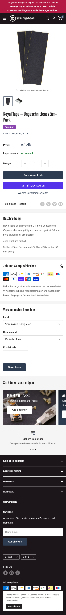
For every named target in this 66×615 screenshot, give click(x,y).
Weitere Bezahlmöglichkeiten (33, 192)
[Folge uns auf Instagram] (11, 572)
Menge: (7, 163)
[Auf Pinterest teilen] (48, 204)
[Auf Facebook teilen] (42, 204)
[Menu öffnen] (4, 18)
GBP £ (26, 557)
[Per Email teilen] (60, 204)
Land (6, 317)
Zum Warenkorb (33, 175)
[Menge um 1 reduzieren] (24, 163)
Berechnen (14, 367)
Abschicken (15, 541)
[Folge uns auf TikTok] (17, 572)
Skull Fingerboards (16, 133)
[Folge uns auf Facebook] (5, 572)
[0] (60, 18)
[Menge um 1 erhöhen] (45, 163)
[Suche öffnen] (47, 18)
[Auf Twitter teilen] (54, 204)
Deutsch (8, 557)
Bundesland (10, 332)
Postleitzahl (9, 347)
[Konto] (53, 18)
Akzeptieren (14, 606)
